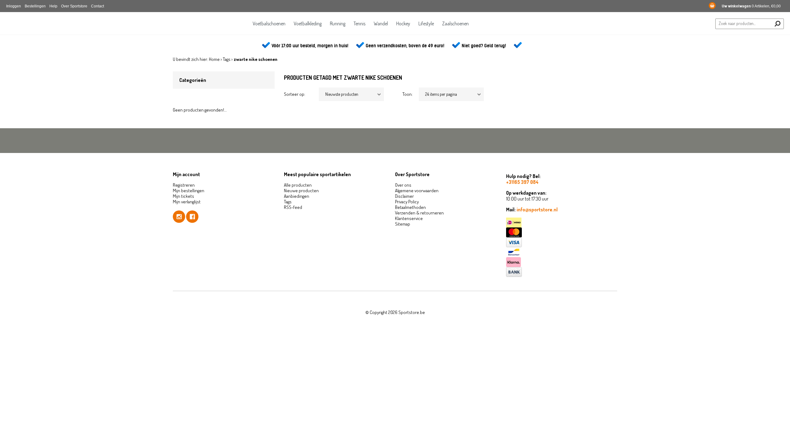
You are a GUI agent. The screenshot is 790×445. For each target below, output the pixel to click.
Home (214, 59)
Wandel (381, 23)
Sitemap (402, 224)
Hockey (403, 23)
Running (337, 23)
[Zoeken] (777, 23)
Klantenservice (409, 218)
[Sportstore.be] (47, 27)
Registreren (184, 185)
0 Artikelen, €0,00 (751, 6)
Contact (97, 6)
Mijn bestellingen (188, 190)
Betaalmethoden (410, 207)
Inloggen (13, 6)
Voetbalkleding (308, 23)
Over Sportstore (74, 6)
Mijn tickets (183, 196)
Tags (227, 59)
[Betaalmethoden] (561, 222)
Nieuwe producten (301, 190)
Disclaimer (404, 196)
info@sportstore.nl (537, 209)
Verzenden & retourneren (419, 213)
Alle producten (298, 185)
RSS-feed (293, 207)
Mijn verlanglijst (187, 202)
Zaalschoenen (455, 23)
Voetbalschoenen (269, 23)
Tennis (359, 23)
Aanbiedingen (296, 196)
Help (53, 6)
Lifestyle (426, 23)
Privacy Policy (407, 202)
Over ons (403, 185)
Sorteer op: (294, 94)
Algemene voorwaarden (417, 190)
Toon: (407, 94)
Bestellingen (35, 6)
